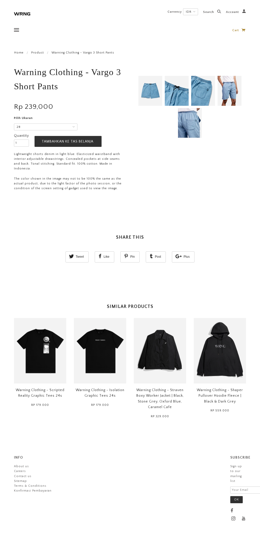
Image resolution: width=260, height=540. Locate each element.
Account (233, 12)
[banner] (22, 13)
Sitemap (20, 481)
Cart (236, 30)
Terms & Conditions (30, 485)
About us (21, 466)
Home (19, 52)
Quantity (21, 136)
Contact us (22, 476)
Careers (20, 471)
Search (209, 12)
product (37, 52)
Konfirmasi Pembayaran (33, 490)
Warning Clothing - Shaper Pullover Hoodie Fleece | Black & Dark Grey (220, 396)
